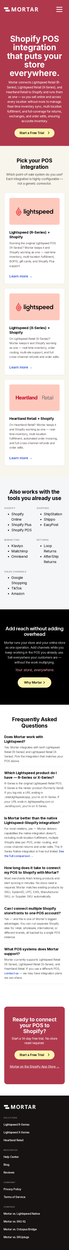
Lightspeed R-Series (16, 1124)
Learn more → (20, 276)
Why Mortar (33, 682)
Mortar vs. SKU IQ (15, 1221)
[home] (21, 9)
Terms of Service (14, 1197)
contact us (11, 973)
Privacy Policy (12, 1189)
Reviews (9, 1172)
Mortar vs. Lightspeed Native (22, 1213)
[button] (59, 9)
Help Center (11, 1157)
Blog (6, 1164)
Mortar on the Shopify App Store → (34, 1066)
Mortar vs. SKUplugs (16, 1237)
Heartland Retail (14, 1140)
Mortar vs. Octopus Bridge (20, 1229)
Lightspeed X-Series (16, 1132)
